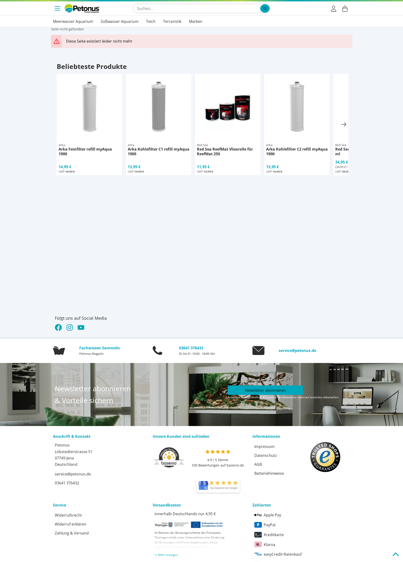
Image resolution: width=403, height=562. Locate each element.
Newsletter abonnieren (265, 390)
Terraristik (172, 21)
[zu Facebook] (59, 327)
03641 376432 (191, 348)
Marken (195, 21)
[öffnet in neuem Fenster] (218, 485)
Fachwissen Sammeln (99, 348)
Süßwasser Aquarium (120, 21)
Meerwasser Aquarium (73, 21)
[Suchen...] (265, 8)
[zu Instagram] (69, 327)
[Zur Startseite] (82, 8)
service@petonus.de (297, 350)
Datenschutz (265, 455)
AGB (258, 464)
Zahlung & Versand (72, 533)
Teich (151, 21)
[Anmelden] (333, 8)
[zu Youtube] (81, 327)
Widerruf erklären (70, 524)
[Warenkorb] (344, 8)
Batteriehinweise (269, 473)
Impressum (264, 446)
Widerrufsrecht (68, 515)
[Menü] (58, 8)
